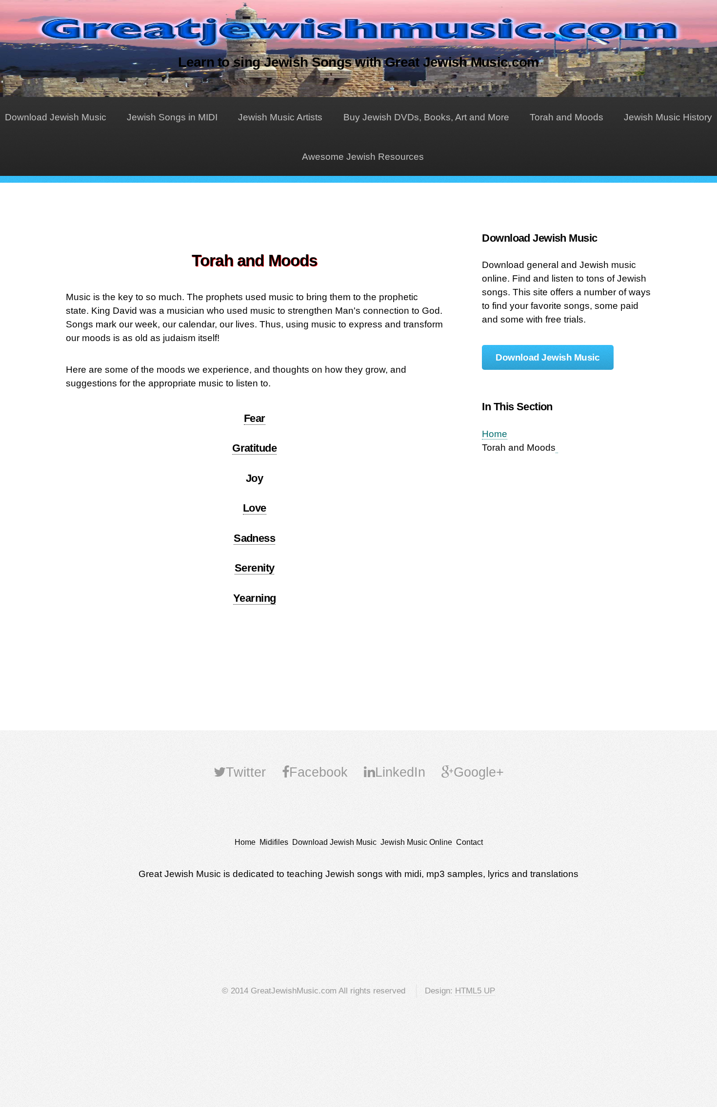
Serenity (255, 568)
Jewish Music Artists (280, 117)
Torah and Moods (566, 117)
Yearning (254, 598)
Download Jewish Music (55, 117)
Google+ (479, 772)
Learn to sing (358, 62)
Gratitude (254, 448)
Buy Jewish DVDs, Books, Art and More (426, 117)
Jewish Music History (668, 117)
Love (254, 508)
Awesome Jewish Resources (363, 157)
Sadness (254, 538)
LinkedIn (400, 772)
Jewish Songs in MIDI (172, 117)
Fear (254, 418)
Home (494, 434)
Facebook (318, 772)
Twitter (246, 772)
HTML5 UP (475, 990)
